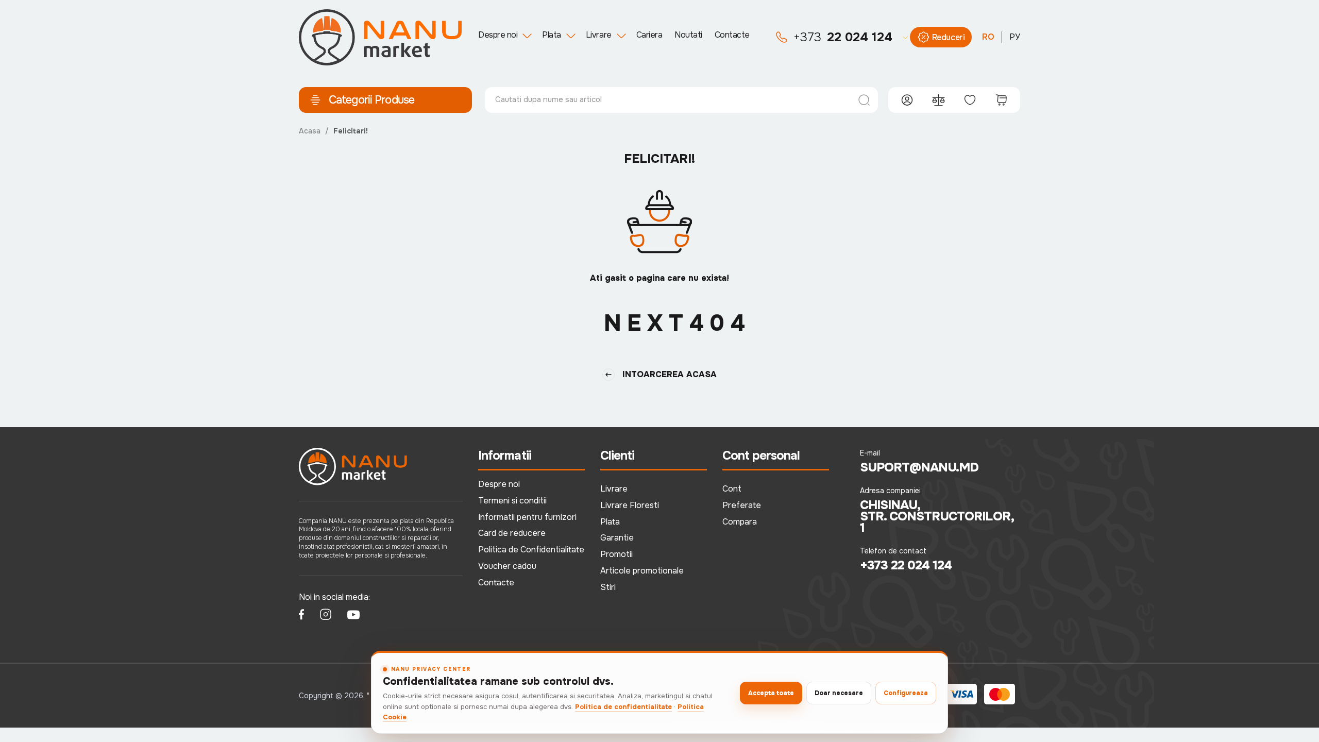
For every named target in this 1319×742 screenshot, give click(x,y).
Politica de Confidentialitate (531, 549)
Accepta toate (771, 693)
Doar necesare (839, 693)
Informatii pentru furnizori (527, 517)
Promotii (616, 554)
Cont (731, 488)
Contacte (732, 34)
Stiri (608, 587)
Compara (739, 521)
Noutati (688, 34)
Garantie (617, 537)
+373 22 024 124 (906, 565)
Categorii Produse (371, 100)
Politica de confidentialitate (623, 706)
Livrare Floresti (629, 505)
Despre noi (497, 34)
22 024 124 (842, 37)
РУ (1014, 36)
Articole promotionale (642, 570)
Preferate (741, 505)
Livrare (599, 34)
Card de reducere (512, 533)
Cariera (649, 34)
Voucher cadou (507, 566)
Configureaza (906, 693)
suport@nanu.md (919, 467)
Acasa (309, 131)
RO (988, 36)
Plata (551, 34)
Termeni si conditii (512, 500)
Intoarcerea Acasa (669, 374)
